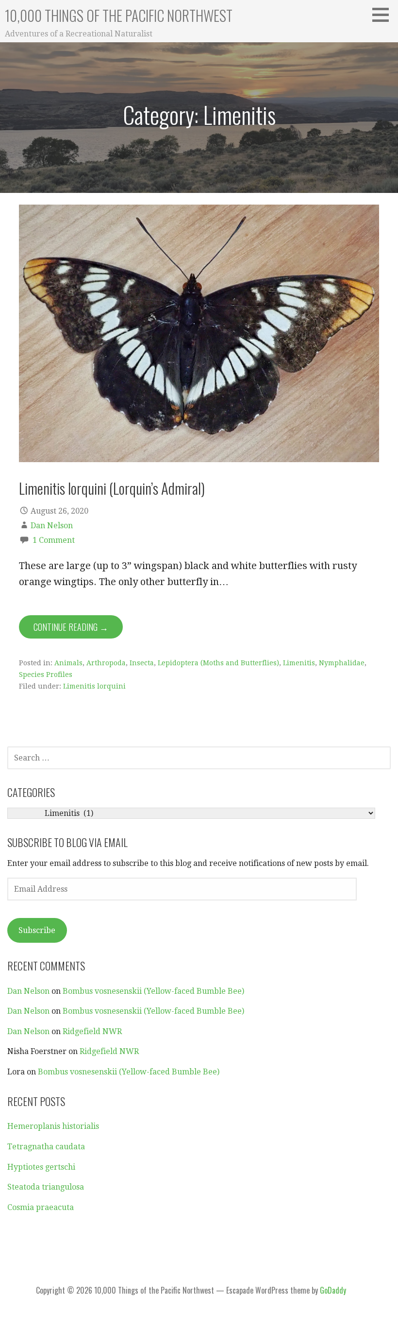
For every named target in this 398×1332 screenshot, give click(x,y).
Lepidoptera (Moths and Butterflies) (218, 663)
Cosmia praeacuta (40, 1207)
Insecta (142, 663)
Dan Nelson (52, 525)
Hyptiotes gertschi (41, 1167)
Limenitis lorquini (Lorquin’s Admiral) (112, 488)
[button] (384, 14)
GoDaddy (333, 1290)
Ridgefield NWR (92, 1031)
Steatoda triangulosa (45, 1187)
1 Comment (54, 540)
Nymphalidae (342, 663)
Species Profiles (45, 674)
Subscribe (36, 930)
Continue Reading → (70, 627)
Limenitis (299, 663)
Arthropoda (106, 663)
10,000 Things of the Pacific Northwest (118, 15)
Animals (68, 663)
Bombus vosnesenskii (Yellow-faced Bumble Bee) (153, 991)
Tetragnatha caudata (46, 1146)
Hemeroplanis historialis (53, 1126)
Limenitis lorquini (94, 686)
